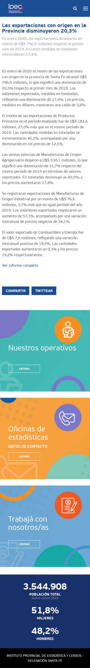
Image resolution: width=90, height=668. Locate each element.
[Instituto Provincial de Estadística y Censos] (17, 9)
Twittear (43, 291)
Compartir (16, 291)
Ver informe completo (20, 265)
